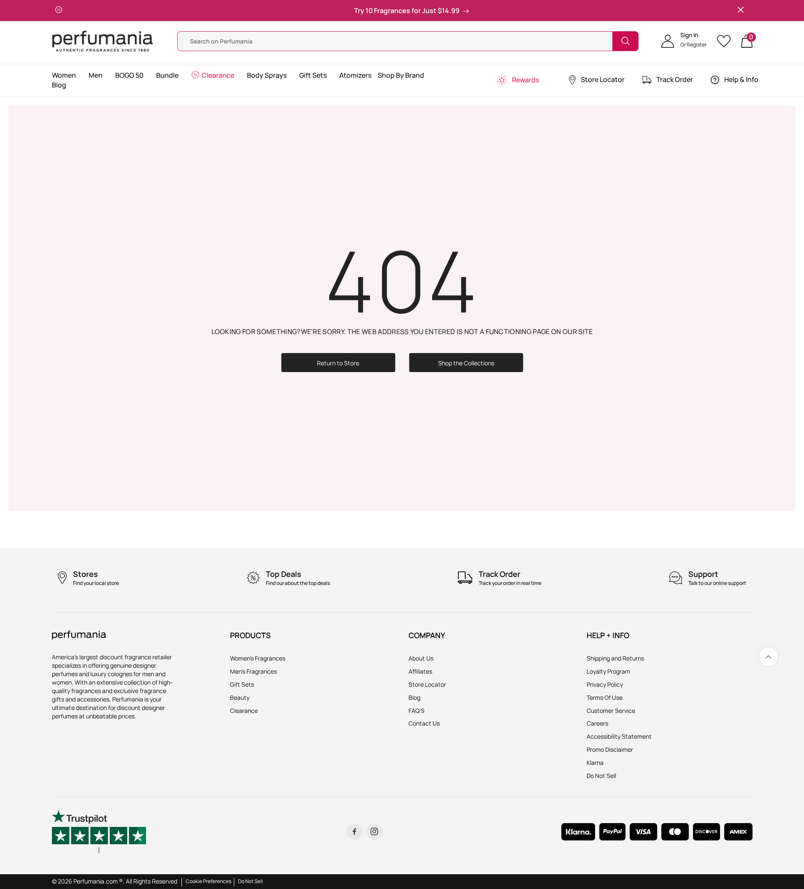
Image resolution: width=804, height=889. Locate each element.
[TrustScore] (99, 831)
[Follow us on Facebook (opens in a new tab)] (355, 832)
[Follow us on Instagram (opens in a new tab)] (374, 832)
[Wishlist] (726, 41)
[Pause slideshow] (58, 10)
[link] (768, 657)
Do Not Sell (250, 881)
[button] (684, 41)
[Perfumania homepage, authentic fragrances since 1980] (102, 40)
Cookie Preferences (208, 881)
